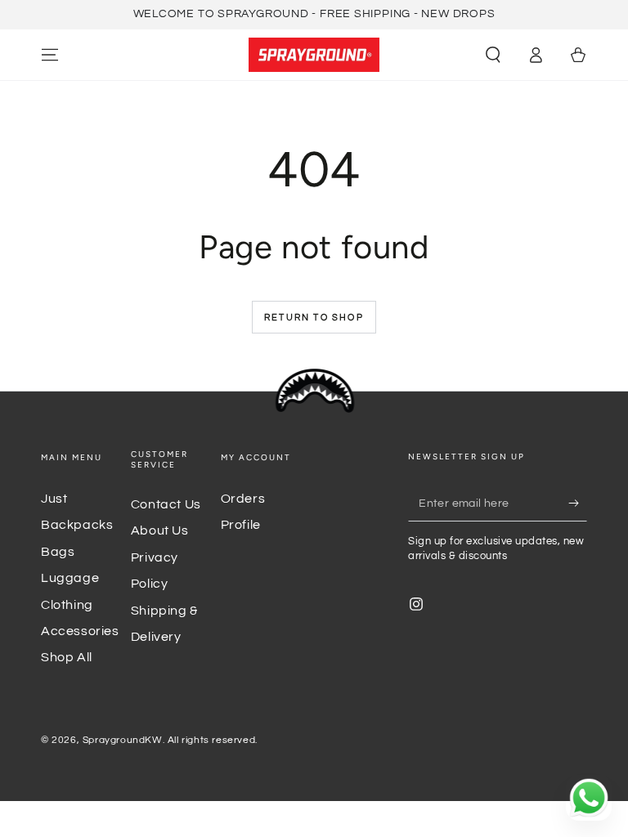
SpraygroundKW (123, 740)
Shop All (66, 657)
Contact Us (166, 504)
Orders (243, 498)
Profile (241, 524)
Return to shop (314, 317)
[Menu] (50, 55)
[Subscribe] (577, 503)
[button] (493, 55)
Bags (57, 551)
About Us (160, 530)
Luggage (70, 577)
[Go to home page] (314, 55)
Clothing (67, 604)
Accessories (80, 631)
